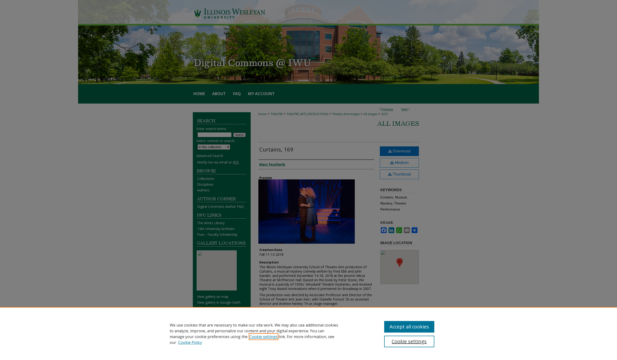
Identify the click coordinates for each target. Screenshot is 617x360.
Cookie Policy (190, 342)
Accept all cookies (409, 326)
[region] (308, 333)
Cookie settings (263, 336)
